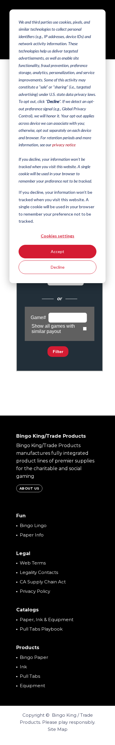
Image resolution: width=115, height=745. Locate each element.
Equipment (32, 685)
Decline (58, 267)
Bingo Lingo (33, 525)
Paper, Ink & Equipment (46, 619)
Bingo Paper (34, 657)
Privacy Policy (35, 591)
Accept (57, 251)
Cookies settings (57, 235)
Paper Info (32, 535)
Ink (23, 666)
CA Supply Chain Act (43, 582)
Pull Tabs (30, 676)
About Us (29, 488)
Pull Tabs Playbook (41, 629)
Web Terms (33, 563)
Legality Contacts (39, 572)
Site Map (58, 729)
